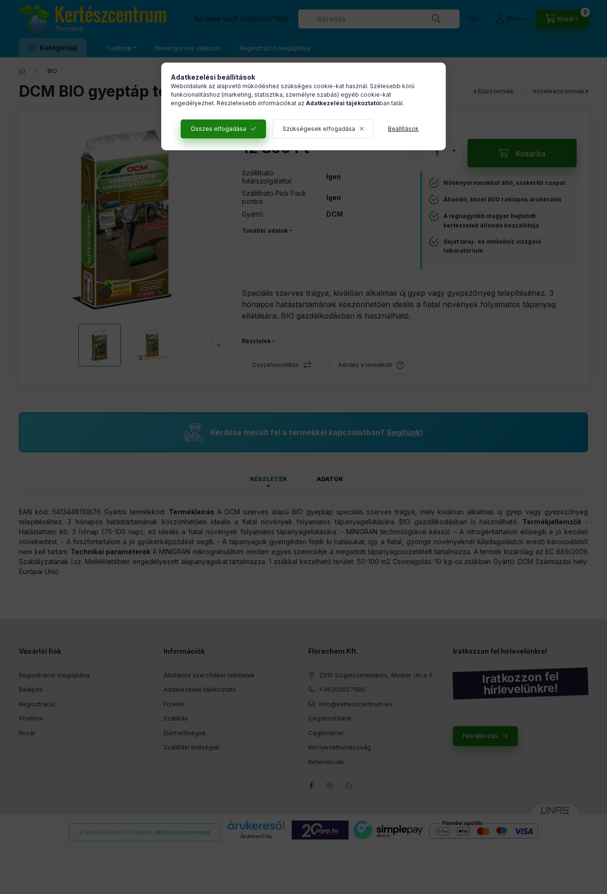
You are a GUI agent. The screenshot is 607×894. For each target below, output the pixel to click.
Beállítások (403, 128)
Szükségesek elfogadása (319, 128)
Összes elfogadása (218, 128)
